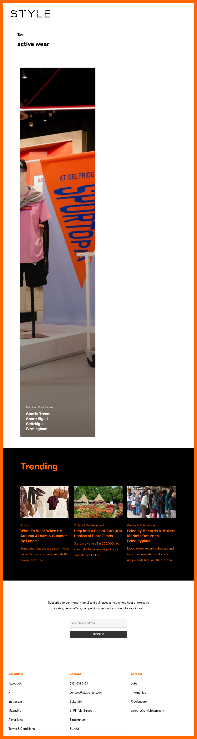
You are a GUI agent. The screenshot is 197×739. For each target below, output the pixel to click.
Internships (138, 692)
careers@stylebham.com (147, 710)
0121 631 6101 (79, 683)
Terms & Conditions (21, 729)
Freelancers (139, 701)
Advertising (15, 719)
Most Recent (46, 407)
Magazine (14, 710)
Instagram (15, 701)
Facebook (15, 683)
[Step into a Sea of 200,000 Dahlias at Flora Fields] (98, 522)
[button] (186, 14)
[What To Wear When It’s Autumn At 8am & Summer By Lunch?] (44, 524)
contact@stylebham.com (86, 692)
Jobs (134, 683)
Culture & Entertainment (89, 525)
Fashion (31, 407)
